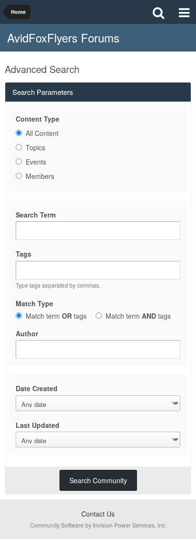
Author (27, 333)
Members (40, 176)
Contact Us (98, 513)
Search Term (36, 214)
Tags (23, 253)
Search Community (98, 480)
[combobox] (98, 270)
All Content (42, 133)
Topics (35, 147)
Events (36, 161)
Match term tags (56, 315)
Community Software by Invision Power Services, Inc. (98, 525)
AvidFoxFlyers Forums (63, 37)
